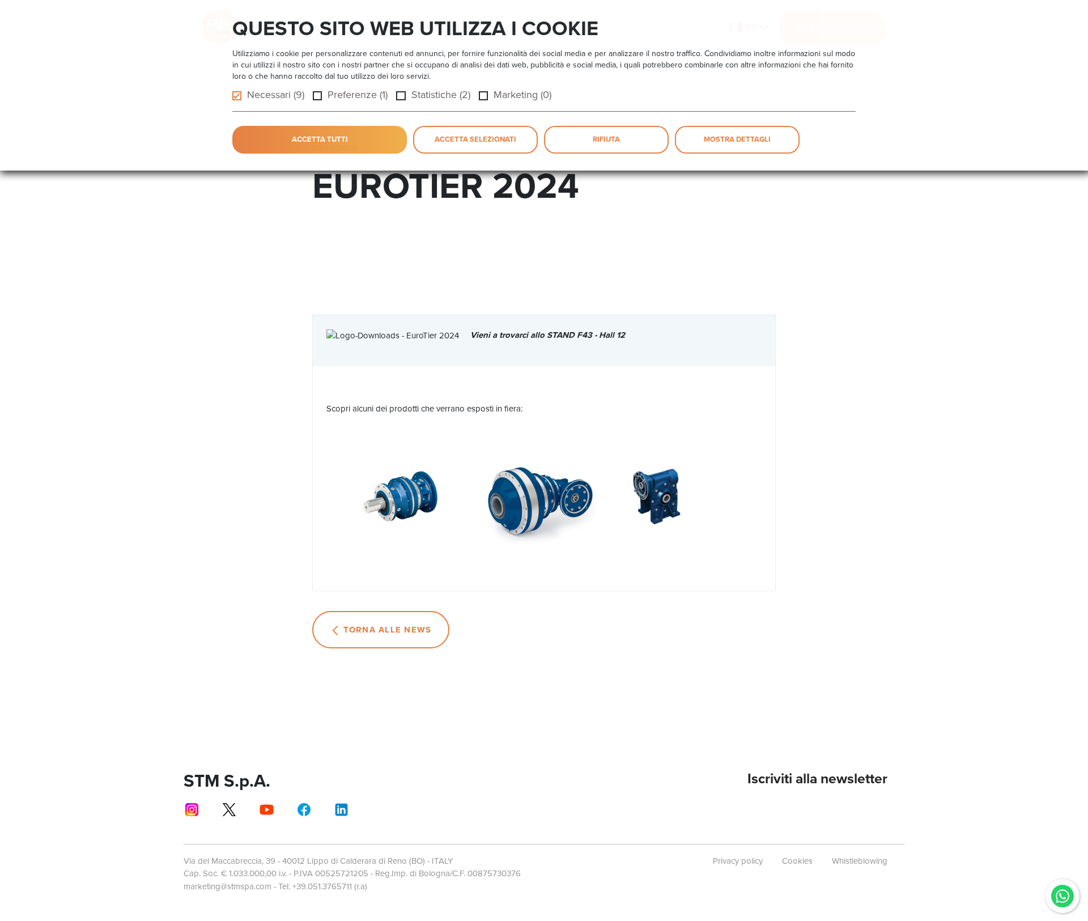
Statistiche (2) (440, 94)
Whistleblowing (859, 861)
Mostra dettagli (737, 139)
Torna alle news (387, 629)
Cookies (797, 861)
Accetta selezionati (475, 139)
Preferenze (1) (358, 94)
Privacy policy (738, 861)
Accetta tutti (320, 139)
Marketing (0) (522, 94)
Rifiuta (606, 139)
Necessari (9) (275, 94)
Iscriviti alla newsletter (817, 778)
